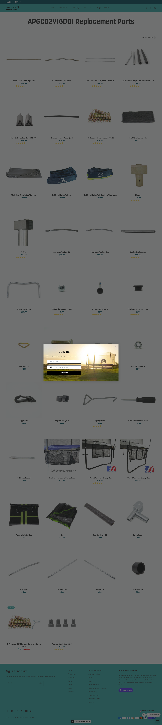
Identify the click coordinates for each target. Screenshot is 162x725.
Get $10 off (64, 373)
